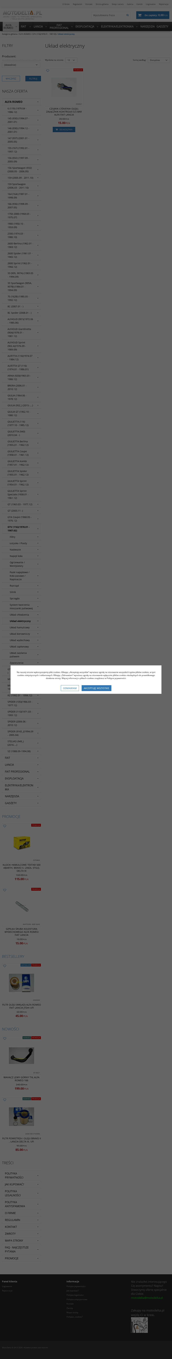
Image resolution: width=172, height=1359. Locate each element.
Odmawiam (70, 688)
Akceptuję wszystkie (96, 688)
